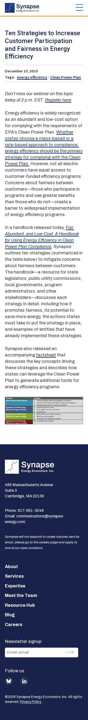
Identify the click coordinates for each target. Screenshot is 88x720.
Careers (13, 624)
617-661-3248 (31, 510)
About (11, 566)
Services (14, 576)
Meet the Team (21, 595)
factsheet (46, 355)
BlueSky (9, 681)
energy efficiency (32, 77)
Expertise (15, 585)
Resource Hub (20, 605)
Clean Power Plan (65, 77)
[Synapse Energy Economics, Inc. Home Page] (40, 8)
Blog (10, 614)
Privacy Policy (30, 702)
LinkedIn (24, 681)
